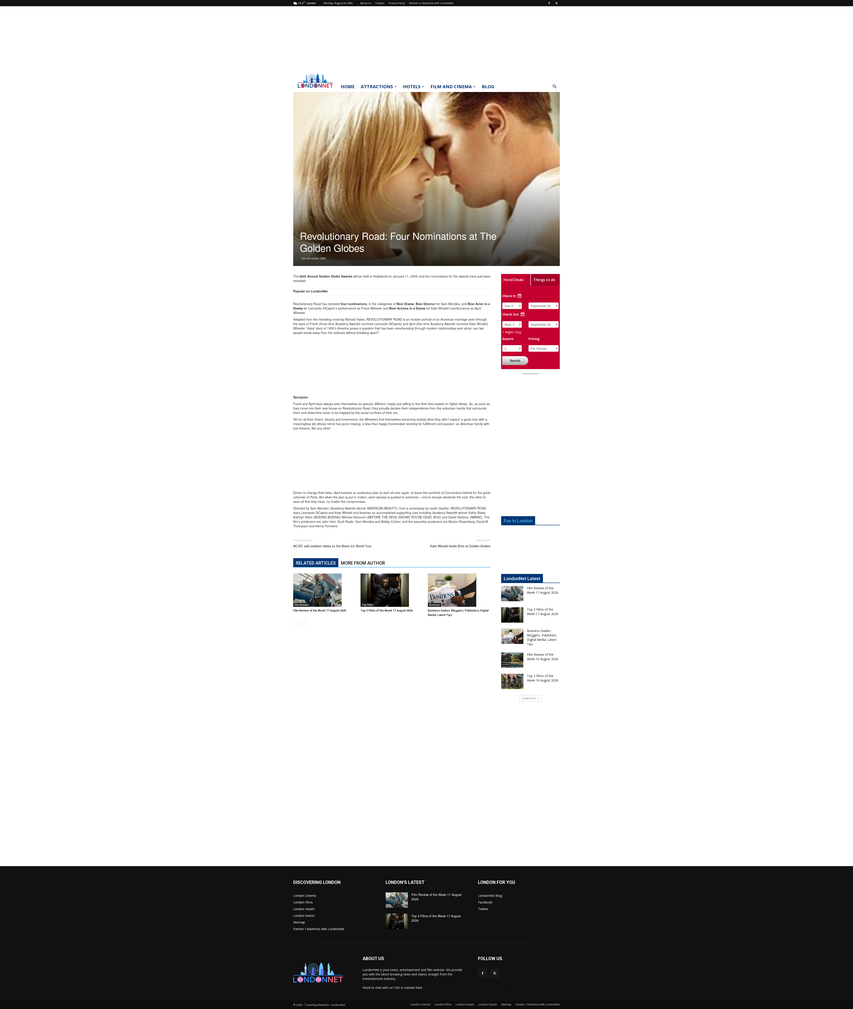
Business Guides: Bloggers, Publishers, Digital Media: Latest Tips (542, 637)
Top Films (367, 604)
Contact (379, 3)
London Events (304, 915)
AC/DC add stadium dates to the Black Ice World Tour (332, 546)
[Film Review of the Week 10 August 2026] (512, 660)
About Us (365, 3)
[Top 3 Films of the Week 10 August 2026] (512, 681)
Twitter (483, 909)
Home (348, 87)
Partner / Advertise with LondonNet (318, 929)
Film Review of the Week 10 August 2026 (542, 656)
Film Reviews (302, 604)
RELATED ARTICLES (316, 563)
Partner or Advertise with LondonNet (431, 3)
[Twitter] (556, 3)
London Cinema (304, 895)
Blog (488, 87)
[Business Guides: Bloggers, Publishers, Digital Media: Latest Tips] (459, 590)
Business (434, 604)
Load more (529, 698)
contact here (413, 987)
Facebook (485, 902)
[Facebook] (549, 3)
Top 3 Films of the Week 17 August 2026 (387, 610)
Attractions (377, 87)
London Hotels (304, 909)
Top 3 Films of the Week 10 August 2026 (542, 678)
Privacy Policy (397, 3)
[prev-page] (296, 622)
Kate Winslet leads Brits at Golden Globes (460, 546)
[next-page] (303, 622)
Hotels (412, 87)
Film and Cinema (451, 87)
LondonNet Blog (490, 895)
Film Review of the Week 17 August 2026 (319, 610)
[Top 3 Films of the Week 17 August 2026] (392, 590)
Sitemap (299, 922)
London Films (303, 902)
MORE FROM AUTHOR (363, 563)
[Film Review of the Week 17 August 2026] (324, 590)
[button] (554, 87)
